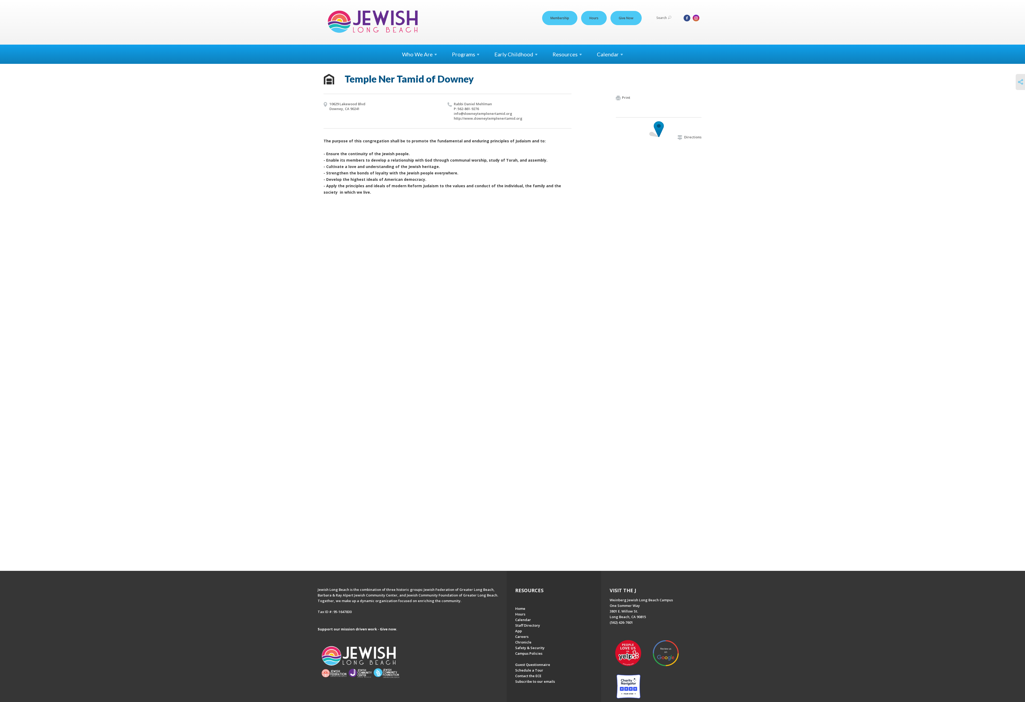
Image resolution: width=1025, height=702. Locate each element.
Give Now (626, 18)
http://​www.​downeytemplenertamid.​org (488, 118)
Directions (692, 137)
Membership (559, 18)
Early (513, 54)
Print (626, 97)
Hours (593, 18)
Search (661, 17)
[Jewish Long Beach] (374, 22)
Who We (417, 54)
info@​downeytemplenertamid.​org (483, 113)
